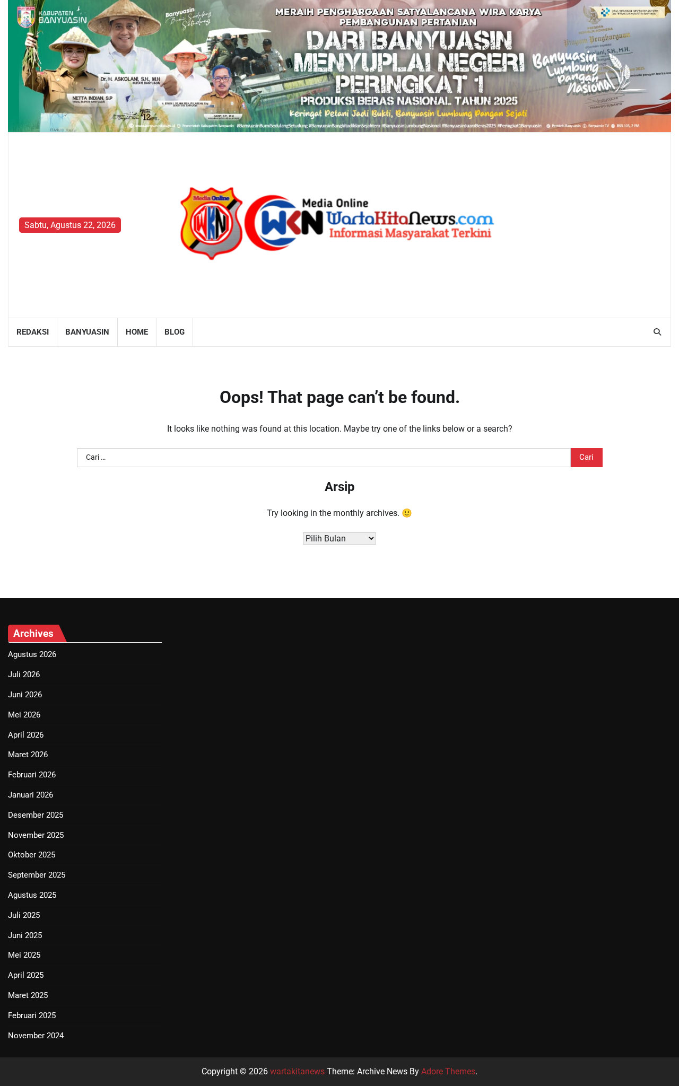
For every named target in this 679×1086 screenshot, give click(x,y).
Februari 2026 (32, 775)
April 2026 (25, 735)
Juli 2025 (24, 915)
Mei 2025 (24, 955)
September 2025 (36, 875)
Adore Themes (448, 1071)
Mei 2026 (24, 715)
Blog (174, 332)
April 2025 (25, 975)
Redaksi (32, 332)
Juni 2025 (25, 935)
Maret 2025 (28, 995)
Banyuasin (87, 332)
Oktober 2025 (31, 855)
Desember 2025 (35, 815)
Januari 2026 (30, 795)
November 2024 (36, 1035)
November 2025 (36, 835)
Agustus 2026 (32, 654)
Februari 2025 (32, 1015)
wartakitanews (297, 1071)
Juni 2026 (25, 694)
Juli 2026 (24, 674)
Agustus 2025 (32, 895)
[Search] (657, 332)
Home (137, 332)
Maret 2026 (28, 754)
